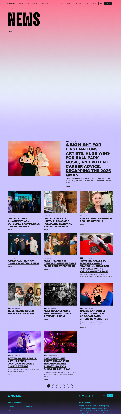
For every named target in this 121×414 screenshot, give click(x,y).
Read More (68, 186)
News (15, 9)
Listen (109, 3)
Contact (110, 395)
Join (101, 3)
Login (94, 3)
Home (9, 9)
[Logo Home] (11, 3)
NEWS (10, 31)
